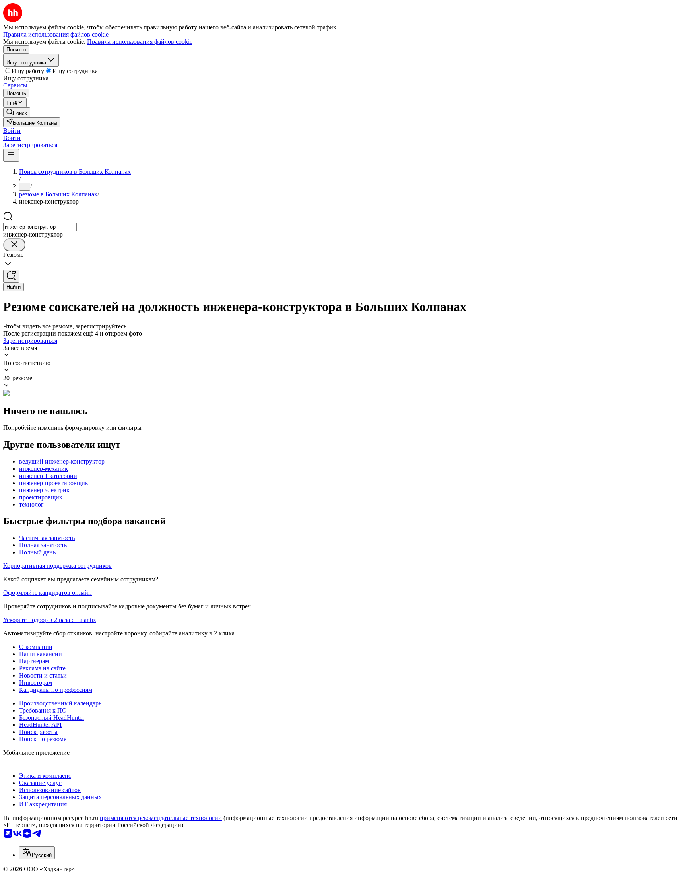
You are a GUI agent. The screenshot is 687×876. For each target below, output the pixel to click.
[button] (12, 130)
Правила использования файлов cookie (139, 41)
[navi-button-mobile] (11, 155)
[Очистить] (14, 244)
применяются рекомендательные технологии (161, 817)
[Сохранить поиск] (11, 276)
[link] (16, 112)
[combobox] (40, 227)
